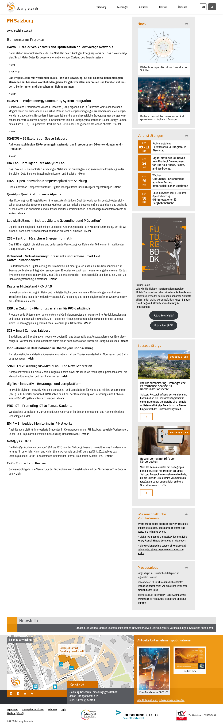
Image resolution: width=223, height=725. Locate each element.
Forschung (101, 7)
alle (186, 24)
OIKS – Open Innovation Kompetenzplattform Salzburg (47, 181)
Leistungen (122, 7)
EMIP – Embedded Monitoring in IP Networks (39, 423)
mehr (13, 64)
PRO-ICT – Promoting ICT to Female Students (39, 406)
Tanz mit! (13, 72)
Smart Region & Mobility (148, 303)
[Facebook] (18, 694)
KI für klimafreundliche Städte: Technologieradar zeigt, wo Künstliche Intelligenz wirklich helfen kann (162, 586)
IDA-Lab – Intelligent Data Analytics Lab (36, 163)
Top (215, 717)
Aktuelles (143, 7)
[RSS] (32, 694)
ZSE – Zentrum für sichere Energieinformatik (39, 238)
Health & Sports (183, 299)
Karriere (163, 7)
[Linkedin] (11, 694)
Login (63, 709)
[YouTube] (25, 694)
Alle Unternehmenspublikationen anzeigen (160, 700)
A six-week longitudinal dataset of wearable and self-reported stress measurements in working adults (162, 549)
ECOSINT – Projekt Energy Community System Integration (49, 101)
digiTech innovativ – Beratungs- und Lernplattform (44, 384)
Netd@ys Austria (19, 441)
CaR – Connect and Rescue (26, 463)
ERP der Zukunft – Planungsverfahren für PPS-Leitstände (48, 308)
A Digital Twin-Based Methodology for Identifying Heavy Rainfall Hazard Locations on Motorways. (162, 538)
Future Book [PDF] (163, 325)
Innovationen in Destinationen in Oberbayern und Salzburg (50, 348)
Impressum (12, 709)
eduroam (52, 709)
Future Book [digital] (163, 315)
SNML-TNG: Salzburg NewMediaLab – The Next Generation (49, 366)
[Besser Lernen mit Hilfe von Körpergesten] (164, 453)
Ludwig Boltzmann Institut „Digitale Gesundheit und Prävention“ (54, 220)
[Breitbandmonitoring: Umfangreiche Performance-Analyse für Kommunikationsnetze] (164, 378)
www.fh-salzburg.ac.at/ (19, 30)
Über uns (182, 7)
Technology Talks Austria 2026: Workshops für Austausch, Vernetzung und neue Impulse (162, 598)
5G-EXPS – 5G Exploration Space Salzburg (37, 138)
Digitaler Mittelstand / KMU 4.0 (29, 286)
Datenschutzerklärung (33, 709)
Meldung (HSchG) (15, 713)
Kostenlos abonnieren (201, 628)
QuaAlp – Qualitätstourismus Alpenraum (36, 194)
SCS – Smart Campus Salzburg (28, 330)
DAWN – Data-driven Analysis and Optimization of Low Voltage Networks (60, 47)
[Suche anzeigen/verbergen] (212, 6)
